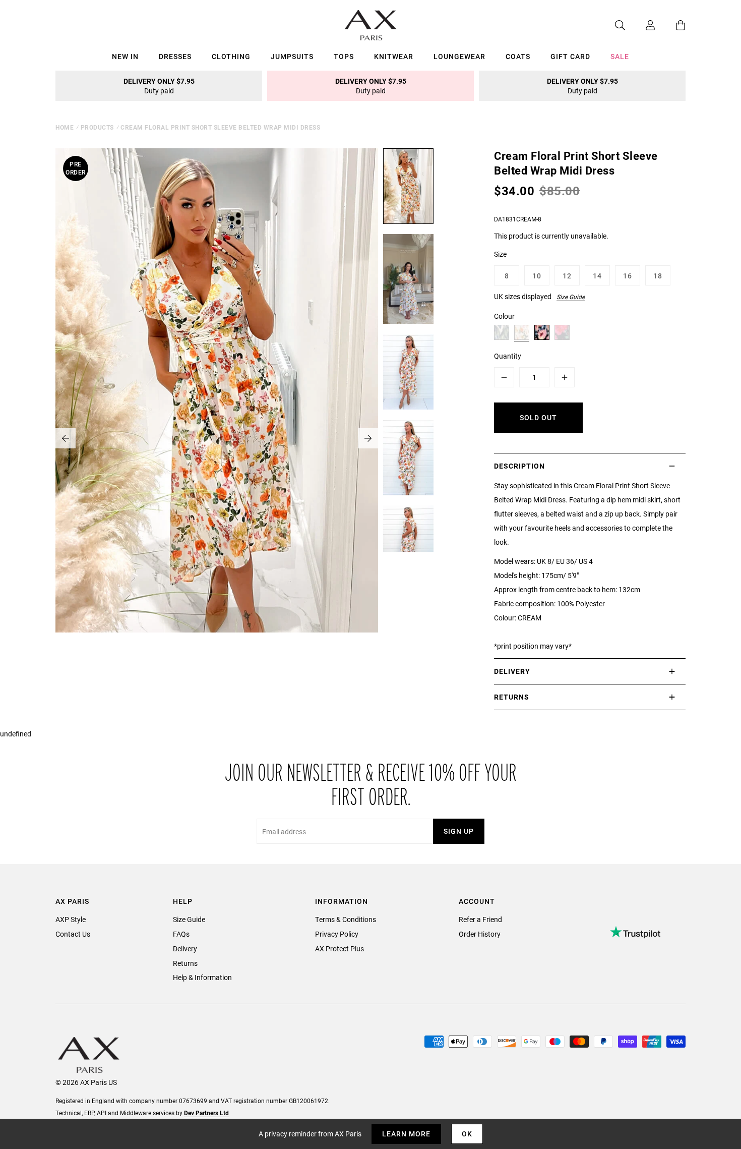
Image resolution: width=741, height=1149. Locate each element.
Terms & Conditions (345, 919)
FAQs (181, 934)
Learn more (406, 1133)
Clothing (231, 56)
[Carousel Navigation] (216, 438)
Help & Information (202, 977)
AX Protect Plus (339, 948)
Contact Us (72, 934)
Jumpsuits (292, 56)
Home (64, 127)
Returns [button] (511, 697)
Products (97, 127)
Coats (518, 56)
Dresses (175, 56)
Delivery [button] (512, 671)
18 (657, 275)
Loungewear (459, 56)
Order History (480, 934)
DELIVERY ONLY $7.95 (159, 85)
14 (597, 275)
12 (567, 275)
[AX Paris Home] (371, 25)
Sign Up (459, 831)
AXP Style (70, 919)
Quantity (507, 356)
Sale (619, 56)
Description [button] (519, 466)
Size (500, 254)
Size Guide (571, 297)
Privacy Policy (336, 934)
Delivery (185, 948)
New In (125, 56)
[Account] (640, 25)
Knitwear (393, 56)
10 (536, 275)
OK (467, 1133)
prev (65, 438)
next (368, 438)
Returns (185, 963)
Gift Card (570, 56)
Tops (344, 56)
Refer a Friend (480, 919)
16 (627, 275)
